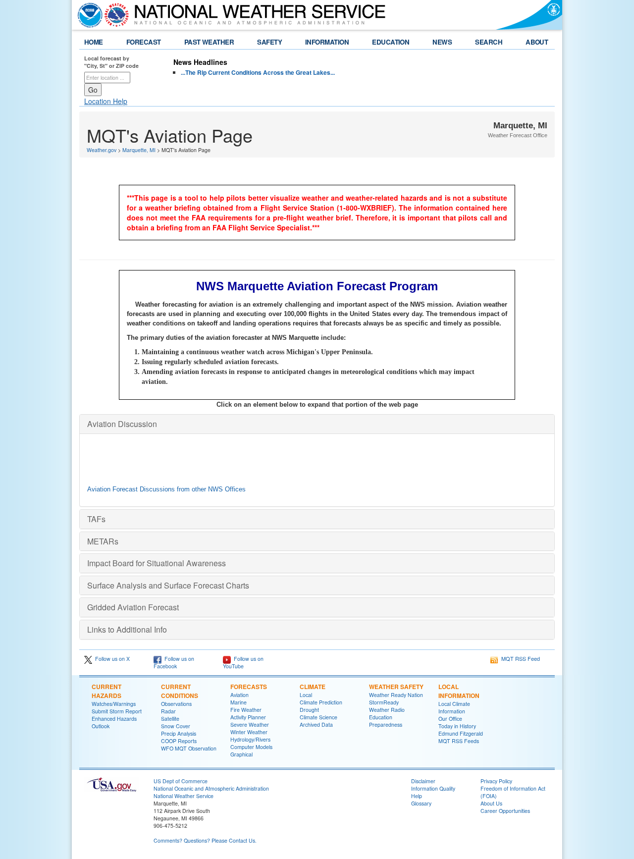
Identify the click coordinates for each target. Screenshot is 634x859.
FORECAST (143, 42)
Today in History (457, 726)
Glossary (421, 803)
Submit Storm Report (117, 711)
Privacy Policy (496, 781)
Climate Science (318, 717)
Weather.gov (101, 150)
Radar (168, 711)
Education (380, 717)
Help (416, 796)
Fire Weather (246, 709)
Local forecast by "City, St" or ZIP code (111, 61)
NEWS (442, 42)
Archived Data (316, 724)
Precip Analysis (178, 733)
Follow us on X (111, 658)
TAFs (96, 519)
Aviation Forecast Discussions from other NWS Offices (166, 489)
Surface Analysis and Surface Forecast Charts (168, 585)
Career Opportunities (505, 810)
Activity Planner (248, 717)
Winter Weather (248, 732)
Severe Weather (249, 724)
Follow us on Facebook (174, 662)
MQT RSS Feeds (458, 741)
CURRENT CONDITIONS (179, 691)
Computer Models (251, 747)
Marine (238, 702)
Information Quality (433, 788)
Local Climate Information (454, 707)
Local (306, 694)
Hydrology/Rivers (250, 739)
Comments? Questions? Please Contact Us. (205, 840)
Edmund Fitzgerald (460, 733)
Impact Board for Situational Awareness (156, 563)
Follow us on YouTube (243, 662)
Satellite (170, 718)
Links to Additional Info (127, 629)
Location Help (105, 101)
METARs (102, 541)
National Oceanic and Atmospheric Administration (211, 788)
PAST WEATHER (209, 42)
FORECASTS (248, 686)
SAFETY (269, 42)
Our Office (450, 718)
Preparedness (385, 724)
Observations (176, 703)
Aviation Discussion (122, 424)
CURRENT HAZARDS (106, 691)
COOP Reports (179, 741)
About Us (491, 803)
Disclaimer (423, 781)
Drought (309, 709)
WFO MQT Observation (188, 748)
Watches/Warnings (114, 703)
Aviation (239, 694)
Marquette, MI (139, 150)
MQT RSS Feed (519, 658)
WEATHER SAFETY (396, 686)
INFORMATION (327, 42)
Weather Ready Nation (396, 694)
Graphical (241, 754)
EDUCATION (390, 42)
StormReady (384, 702)
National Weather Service (183, 796)
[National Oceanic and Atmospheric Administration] (88, 15)
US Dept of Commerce (181, 781)
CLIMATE (312, 686)
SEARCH (488, 42)
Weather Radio (387, 709)
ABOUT (537, 42)
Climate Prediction (321, 702)
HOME (93, 42)
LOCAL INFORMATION (458, 691)
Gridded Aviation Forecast (133, 607)
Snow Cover (175, 726)
